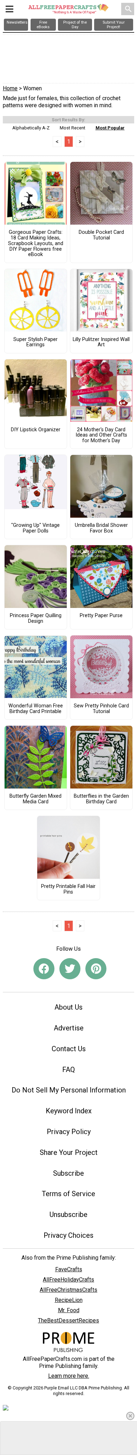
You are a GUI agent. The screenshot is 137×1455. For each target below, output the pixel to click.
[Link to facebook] (43, 968)
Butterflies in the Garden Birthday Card (101, 799)
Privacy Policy (69, 1131)
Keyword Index (69, 1111)
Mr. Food (68, 1310)
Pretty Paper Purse (101, 616)
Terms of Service (68, 1193)
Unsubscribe (68, 1214)
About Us (68, 1007)
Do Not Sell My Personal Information (69, 1090)
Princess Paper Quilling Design (35, 618)
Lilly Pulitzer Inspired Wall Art (101, 342)
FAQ (68, 1069)
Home (10, 88)
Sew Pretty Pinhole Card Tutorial (101, 708)
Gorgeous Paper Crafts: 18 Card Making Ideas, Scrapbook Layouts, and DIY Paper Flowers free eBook (35, 243)
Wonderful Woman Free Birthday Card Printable (35, 708)
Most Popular (110, 127)
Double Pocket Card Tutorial (101, 235)
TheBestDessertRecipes (68, 1320)
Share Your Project (69, 1152)
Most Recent (72, 127)
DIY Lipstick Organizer (35, 430)
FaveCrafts (68, 1269)
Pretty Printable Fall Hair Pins (68, 889)
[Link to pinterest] (95, 968)
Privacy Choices (68, 1235)
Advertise (69, 1028)
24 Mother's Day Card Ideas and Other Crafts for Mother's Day (101, 435)
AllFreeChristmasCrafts (68, 1289)
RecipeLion (69, 1300)
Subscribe (68, 1173)
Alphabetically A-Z (31, 127)
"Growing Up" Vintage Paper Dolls (35, 528)
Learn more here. (68, 1375)
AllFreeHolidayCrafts (68, 1279)
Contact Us (69, 1049)
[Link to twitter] (69, 968)
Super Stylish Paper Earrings (35, 342)
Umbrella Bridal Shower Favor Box (101, 528)
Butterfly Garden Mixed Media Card (35, 799)
